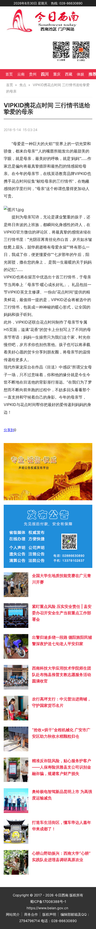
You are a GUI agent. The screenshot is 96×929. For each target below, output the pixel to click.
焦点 (22, 85)
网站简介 (13, 914)
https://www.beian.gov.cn (47, 908)
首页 (9, 74)
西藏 (68, 74)
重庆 (57, 74)
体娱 (80, 74)
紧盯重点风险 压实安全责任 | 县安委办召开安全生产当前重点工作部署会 (62, 613)
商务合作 (31, 914)
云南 (21, 74)
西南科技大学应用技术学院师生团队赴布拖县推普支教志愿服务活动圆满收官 (61, 674)
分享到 (9, 430)
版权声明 (49, 914)
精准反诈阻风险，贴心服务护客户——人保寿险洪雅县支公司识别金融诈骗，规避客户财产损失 (61, 767)
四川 (45, 74)
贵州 (32, 74)
